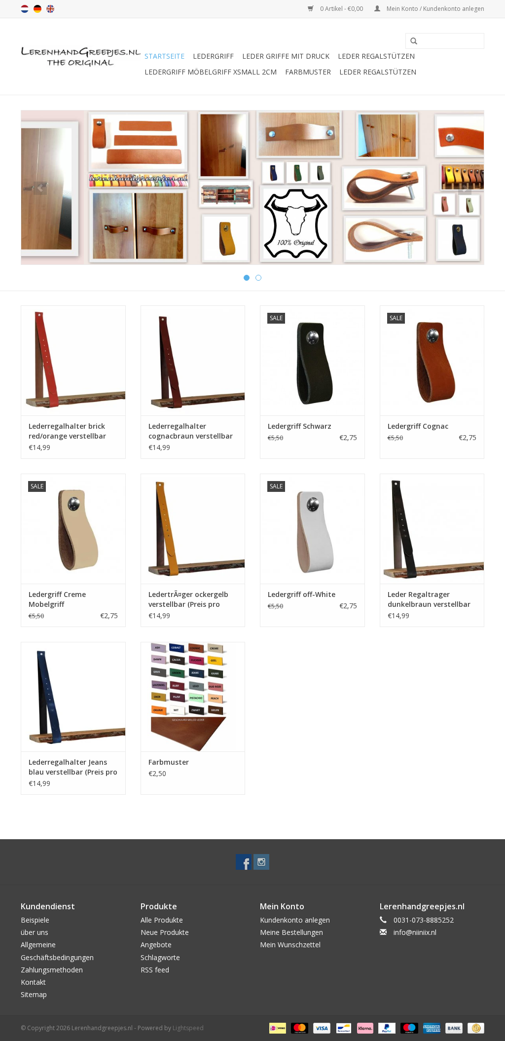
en (50, 9)
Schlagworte (160, 957)
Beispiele (35, 920)
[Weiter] (464, 188)
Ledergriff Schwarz (299, 426)
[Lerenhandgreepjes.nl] (81, 56)
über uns (34, 932)
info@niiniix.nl (415, 932)
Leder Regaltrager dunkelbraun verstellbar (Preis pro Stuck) (429, 599)
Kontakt (33, 982)
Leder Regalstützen (376, 56)
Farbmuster (308, 71)
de (37, 9)
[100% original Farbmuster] (193, 697)
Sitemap (34, 994)
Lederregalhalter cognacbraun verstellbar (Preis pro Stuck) (190, 431)
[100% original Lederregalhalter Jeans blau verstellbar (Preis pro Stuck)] (73, 697)
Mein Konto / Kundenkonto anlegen (434, 8)
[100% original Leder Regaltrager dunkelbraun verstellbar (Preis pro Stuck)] (432, 529)
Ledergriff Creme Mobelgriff (57, 599)
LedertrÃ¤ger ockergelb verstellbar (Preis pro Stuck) (188, 599)
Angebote (156, 944)
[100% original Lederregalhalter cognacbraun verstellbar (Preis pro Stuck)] (193, 360)
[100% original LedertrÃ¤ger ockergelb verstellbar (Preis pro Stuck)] (193, 529)
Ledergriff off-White (301, 594)
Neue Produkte (165, 932)
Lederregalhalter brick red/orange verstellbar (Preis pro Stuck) (67, 431)
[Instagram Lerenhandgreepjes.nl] (261, 862)
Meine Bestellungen (291, 932)
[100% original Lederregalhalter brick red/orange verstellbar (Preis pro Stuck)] (73, 360)
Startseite (164, 56)
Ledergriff (213, 56)
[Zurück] (40, 188)
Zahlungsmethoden (52, 969)
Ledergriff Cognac (418, 426)
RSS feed (155, 969)
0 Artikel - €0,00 (341, 8)
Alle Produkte (162, 920)
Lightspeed (188, 1028)
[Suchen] (410, 41)
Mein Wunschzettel (290, 944)
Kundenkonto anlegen (295, 920)
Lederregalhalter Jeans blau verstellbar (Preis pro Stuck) (73, 767)
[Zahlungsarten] (277, 1028)
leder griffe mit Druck (285, 56)
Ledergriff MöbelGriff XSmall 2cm (210, 71)
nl (25, 9)
